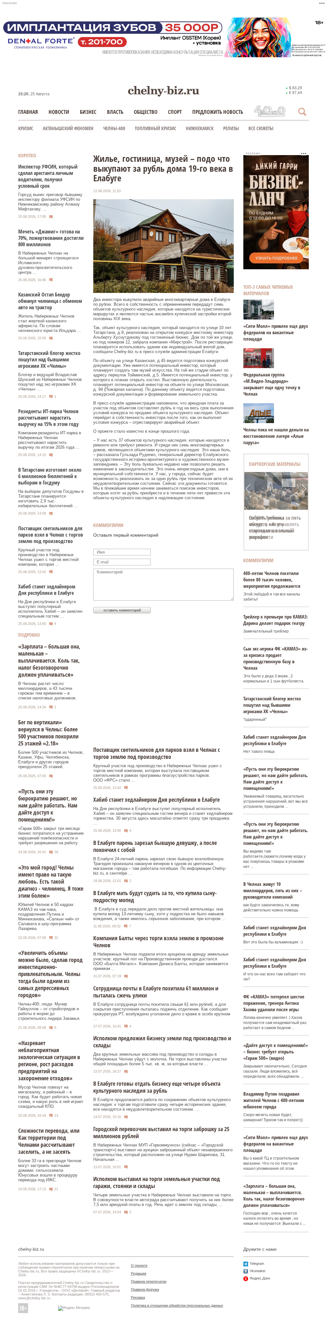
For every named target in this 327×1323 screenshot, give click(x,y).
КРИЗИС (25, 128)
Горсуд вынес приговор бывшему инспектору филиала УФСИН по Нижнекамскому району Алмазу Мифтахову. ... (50, 201)
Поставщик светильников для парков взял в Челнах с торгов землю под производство (50, 535)
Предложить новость (217, 111)
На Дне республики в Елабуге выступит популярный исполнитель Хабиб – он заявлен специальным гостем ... (50, 608)
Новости (59, 111)
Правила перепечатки (148, 1281)
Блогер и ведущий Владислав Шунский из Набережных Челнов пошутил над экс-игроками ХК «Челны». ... (50, 381)
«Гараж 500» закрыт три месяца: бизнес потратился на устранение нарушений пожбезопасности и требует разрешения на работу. (51, 835)
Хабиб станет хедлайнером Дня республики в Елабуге (46, 589)
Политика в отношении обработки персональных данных (177, 1305)
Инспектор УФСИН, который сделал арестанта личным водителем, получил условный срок (48, 176)
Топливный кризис (155, 128)
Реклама (138, 1297)
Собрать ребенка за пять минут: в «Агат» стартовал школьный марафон (275, 527)
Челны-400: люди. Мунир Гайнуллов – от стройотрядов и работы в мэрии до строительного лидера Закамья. (49, 1011)
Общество (145, 111)
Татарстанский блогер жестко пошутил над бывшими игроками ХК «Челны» (49, 359)
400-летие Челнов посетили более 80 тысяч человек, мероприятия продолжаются (271, 579)
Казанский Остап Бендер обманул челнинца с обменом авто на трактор (50, 301)
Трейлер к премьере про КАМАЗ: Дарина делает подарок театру (275, 619)
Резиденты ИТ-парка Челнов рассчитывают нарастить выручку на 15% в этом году (48, 418)
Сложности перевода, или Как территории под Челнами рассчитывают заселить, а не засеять (49, 1141)
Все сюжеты (260, 128)
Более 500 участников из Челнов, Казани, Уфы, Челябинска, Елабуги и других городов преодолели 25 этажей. (51, 759)
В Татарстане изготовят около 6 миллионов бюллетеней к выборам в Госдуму (49, 476)
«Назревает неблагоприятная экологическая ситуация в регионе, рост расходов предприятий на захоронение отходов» (49, 1060)
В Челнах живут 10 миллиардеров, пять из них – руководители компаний (272, 890)
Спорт (175, 111)
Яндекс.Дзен (260, 1278)
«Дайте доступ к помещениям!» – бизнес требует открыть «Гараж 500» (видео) (275, 1051)
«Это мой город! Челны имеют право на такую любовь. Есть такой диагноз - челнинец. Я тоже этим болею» (50, 881)
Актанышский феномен (68, 128)
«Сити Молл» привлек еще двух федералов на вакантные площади (275, 332)
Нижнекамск (200, 128)
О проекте (139, 1265)
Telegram (257, 1263)
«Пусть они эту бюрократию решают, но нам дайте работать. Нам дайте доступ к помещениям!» (47, 805)
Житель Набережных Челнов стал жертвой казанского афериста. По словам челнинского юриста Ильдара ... (49, 323)
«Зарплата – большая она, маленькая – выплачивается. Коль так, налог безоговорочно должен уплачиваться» (49, 660)
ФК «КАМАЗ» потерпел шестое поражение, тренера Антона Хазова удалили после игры (273, 1002)
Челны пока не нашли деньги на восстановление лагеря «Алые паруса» (276, 435)
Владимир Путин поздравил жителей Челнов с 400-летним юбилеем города (273, 1100)
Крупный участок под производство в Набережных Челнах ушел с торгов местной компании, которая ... (48, 557)
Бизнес (88, 111)
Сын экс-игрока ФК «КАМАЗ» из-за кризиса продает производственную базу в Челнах (275, 658)
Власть (115, 111)
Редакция (138, 1273)
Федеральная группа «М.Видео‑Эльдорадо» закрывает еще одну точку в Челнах (271, 384)
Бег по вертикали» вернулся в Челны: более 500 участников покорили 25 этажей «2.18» (48, 732)
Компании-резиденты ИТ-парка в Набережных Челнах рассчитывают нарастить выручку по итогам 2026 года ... (49, 440)
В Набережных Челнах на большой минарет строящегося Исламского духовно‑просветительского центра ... (48, 263)
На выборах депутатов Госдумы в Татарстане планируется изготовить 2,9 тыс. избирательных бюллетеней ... (51, 498)
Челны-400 (114, 128)
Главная (28, 111)
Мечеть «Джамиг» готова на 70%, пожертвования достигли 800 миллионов (51, 238)
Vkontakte (257, 1271)
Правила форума (145, 1289)
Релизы (231, 128)
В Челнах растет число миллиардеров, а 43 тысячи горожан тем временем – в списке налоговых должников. (47, 690)
